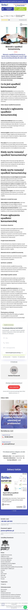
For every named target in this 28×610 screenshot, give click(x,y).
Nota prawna (4, 589)
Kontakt (3, 570)
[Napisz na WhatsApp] (25, 607)
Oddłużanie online (5, 556)
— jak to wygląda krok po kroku (14, 456)
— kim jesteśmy (13, 458)
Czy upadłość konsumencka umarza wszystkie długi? (13, 317)
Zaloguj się (3, 584)
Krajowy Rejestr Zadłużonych (7, 568)
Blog (12, 15)
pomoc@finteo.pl (7, 530)
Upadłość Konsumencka (15, 104)
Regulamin (3, 591)
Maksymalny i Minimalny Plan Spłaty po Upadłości (12, 314)
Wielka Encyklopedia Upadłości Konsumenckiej (11, 566)
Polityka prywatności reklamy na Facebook (11, 594)
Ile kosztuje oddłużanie (6, 560)
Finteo (7, 15)
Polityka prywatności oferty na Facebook (10, 596)
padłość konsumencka (15, 132)
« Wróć (2, 16)
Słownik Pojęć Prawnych (6, 565)
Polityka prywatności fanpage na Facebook (11, 598)
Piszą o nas (3, 577)
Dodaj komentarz (14, 387)
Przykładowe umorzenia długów (8, 563)
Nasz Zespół (3, 573)
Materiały (3, 575)
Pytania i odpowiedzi (5, 561)
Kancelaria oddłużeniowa (6, 558)
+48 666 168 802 (21, 5)
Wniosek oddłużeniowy (21, 9)
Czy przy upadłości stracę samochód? (9, 316)
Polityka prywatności (6, 592)
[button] (12, 510)
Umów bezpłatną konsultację (13, 352)
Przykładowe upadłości (9, 9)
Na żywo (3, 578)
